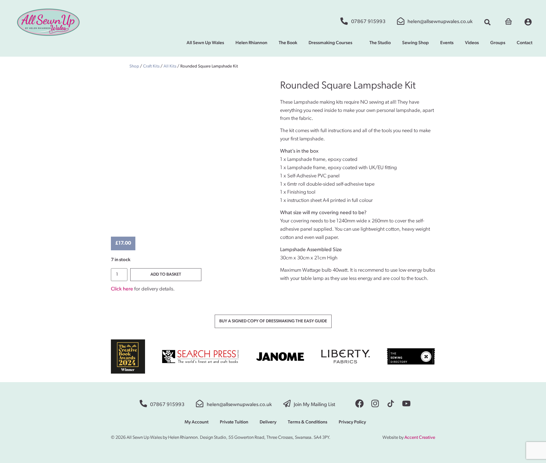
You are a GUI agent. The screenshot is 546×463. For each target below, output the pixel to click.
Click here (122, 289)
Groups (497, 43)
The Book (288, 43)
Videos (472, 43)
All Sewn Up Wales (205, 43)
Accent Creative (419, 437)
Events (447, 43)
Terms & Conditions (307, 422)
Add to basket (165, 275)
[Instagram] (375, 403)
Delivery (268, 422)
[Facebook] (359, 403)
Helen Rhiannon (251, 43)
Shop (134, 66)
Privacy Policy (352, 422)
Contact (524, 43)
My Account (196, 422)
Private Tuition (234, 422)
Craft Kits (151, 66)
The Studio (380, 43)
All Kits (170, 66)
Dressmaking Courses (330, 43)
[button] (487, 22)
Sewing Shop (415, 43)
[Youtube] (406, 403)
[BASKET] (508, 21)
